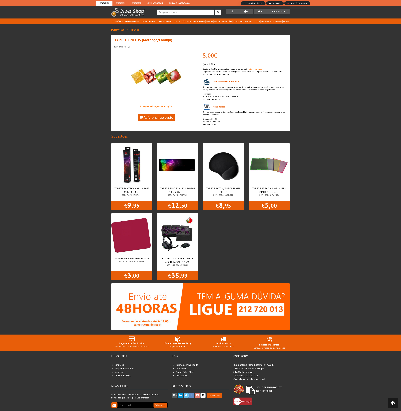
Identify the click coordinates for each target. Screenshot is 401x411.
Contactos (181, 368)
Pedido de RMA (123, 375)
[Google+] (174, 395)
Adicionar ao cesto (158, 117)
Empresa (119, 364)
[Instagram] (203, 395)
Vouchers (119, 372)
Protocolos (182, 375)
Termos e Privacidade (187, 364)
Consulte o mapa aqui (223, 345)
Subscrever (160, 405)
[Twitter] (186, 395)
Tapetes (134, 29)
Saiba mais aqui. (254, 69)
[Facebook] (191, 395)
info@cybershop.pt (243, 372)
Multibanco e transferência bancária (131, 345)
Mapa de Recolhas (124, 368)
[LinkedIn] (180, 395)
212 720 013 (251, 375)
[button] (260, 11)
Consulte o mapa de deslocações (269, 346)
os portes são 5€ (177, 345)
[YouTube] (197, 395)
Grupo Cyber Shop (185, 372)
